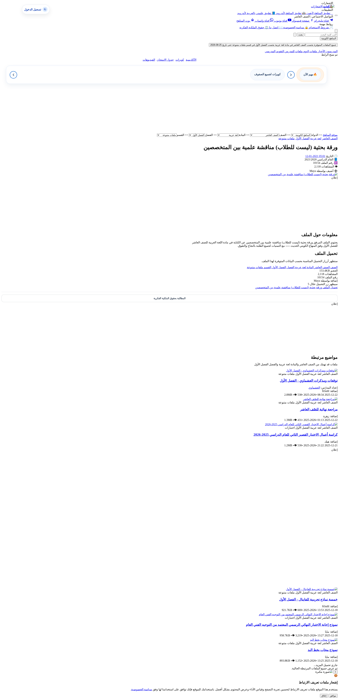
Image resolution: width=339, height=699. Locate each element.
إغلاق (323, 695)
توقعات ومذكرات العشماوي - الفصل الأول (309, 380)
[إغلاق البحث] (294, 35)
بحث (300, 34)
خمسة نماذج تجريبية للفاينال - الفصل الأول (308, 599)
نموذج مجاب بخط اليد (323, 650)
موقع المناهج (330, 134)
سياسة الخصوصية (141, 689)
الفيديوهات (149, 59)
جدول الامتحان (165, 59)
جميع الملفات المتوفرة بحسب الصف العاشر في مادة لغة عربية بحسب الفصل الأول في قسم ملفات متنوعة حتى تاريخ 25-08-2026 (273, 45)
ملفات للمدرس (293, 51)
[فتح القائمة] (336, 15)
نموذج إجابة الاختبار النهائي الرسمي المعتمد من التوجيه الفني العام (292, 624)
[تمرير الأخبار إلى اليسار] (13, 75)
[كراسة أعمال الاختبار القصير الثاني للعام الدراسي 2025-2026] (301, 424)
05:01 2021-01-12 (315, 156)
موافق (333, 695)
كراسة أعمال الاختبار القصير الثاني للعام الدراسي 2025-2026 (296, 434)
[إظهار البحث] (336, 31)
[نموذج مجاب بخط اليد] (324, 639)
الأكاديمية (191, 59)
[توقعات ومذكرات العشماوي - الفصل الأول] (312, 370)
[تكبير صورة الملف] (303, 174)
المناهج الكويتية (328, 38)
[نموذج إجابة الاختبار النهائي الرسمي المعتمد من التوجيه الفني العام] (298, 614)
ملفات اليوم (310, 51)
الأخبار (321, 51)
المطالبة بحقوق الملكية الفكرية (170, 298)
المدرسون (331, 51)
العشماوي (314, 387)
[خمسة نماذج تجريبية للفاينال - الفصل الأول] (312, 589)
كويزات (180, 59)
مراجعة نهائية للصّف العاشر (319, 409)
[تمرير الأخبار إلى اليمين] (291, 75)
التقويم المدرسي (274, 51)
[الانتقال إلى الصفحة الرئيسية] (328, 6)
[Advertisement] (232, 108)
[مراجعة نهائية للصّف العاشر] (320, 399)
